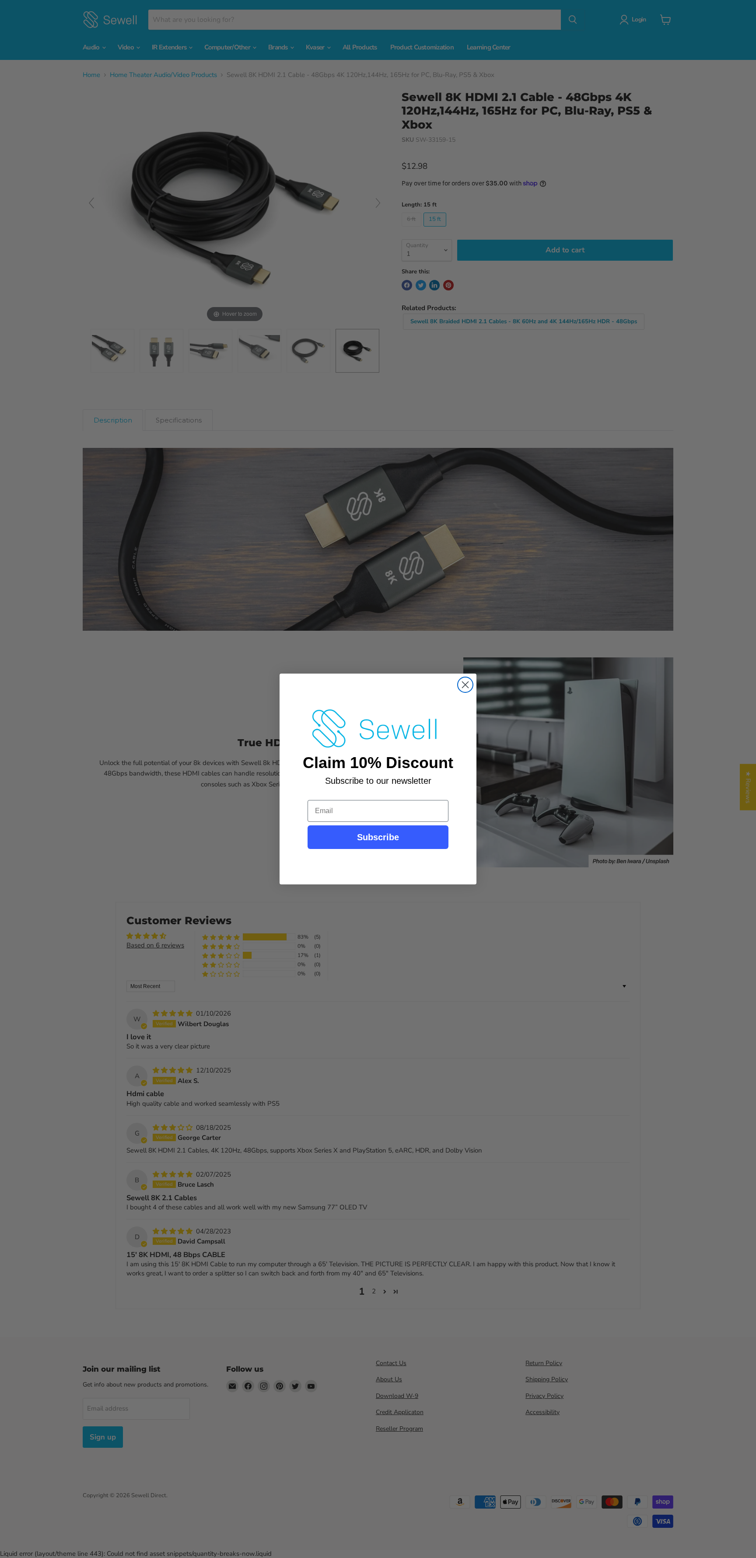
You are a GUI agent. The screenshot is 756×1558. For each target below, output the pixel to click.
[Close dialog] (465, 684)
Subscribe (378, 837)
